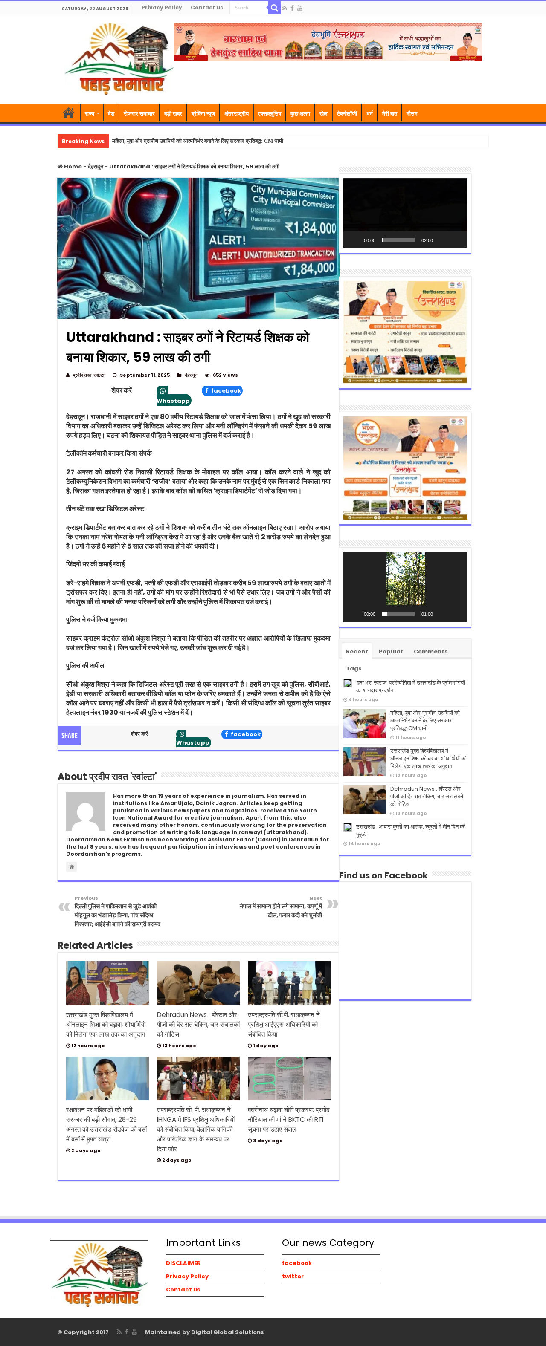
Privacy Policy (162, 7)
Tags (354, 668)
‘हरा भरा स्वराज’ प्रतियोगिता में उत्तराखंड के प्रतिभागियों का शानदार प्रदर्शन (410, 686)
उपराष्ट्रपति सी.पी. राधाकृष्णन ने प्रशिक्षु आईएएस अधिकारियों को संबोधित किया (284, 1024)
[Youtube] (299, 8)
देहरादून (95, 166)
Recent (357, 651)
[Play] (354, 240)
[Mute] (442, 240)
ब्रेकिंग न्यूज (203, 114)
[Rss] (285, 8)
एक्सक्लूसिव (269, 114)
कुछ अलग (300, 114)
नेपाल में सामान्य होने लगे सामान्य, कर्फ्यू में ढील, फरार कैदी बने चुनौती (281, 907)
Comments (431, 651)
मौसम (412, 114)
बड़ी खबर (173, 114)
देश (111, 114)
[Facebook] (292, 8)
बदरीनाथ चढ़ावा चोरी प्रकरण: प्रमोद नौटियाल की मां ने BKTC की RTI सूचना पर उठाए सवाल (289, 1119)
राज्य (89, 114)
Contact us (207, 7)
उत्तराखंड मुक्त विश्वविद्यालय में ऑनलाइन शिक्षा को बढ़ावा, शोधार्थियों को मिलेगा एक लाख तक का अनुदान (105, 1024)
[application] (405, 213)
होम (69, 112)
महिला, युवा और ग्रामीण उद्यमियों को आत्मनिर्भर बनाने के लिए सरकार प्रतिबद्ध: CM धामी (197, 141)
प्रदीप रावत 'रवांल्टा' (89, 375)
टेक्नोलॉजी (347, 114)
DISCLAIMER (183, 1263)
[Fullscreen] (456, 240)
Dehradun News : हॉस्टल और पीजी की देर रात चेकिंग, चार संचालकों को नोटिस (198, 1024)
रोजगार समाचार (139, 114)
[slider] (398, 240)
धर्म (369, 114)
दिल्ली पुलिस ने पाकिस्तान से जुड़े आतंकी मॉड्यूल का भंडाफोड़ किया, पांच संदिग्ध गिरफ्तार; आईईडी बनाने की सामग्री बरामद (117, 911)
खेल (323, 114)
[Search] (274, 7)
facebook (225, 391)
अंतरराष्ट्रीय (236, 114)
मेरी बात (389, 114)
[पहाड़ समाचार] (119, 58)
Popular (391, 651)
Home (72, 166)
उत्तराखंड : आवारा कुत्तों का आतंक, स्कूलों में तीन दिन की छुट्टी (410, 830)
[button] (405, 213)
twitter (293, 1276)
